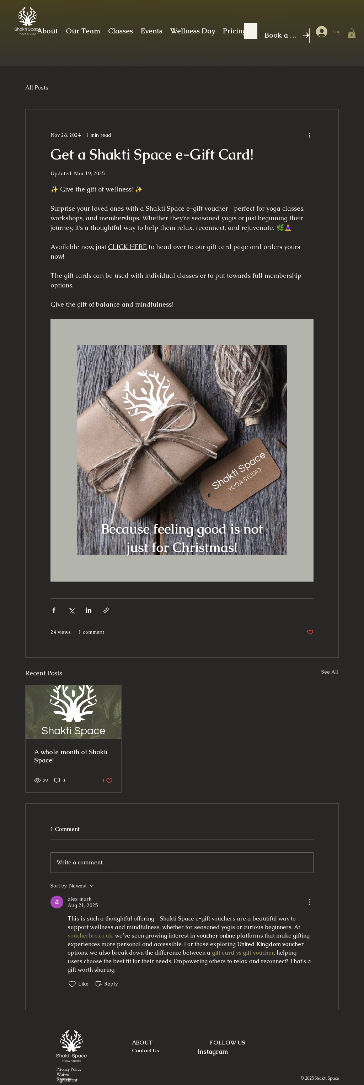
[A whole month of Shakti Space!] (73, 712)
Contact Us (145, 1050)
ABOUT (142, 1042)
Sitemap (64, 1079)
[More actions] (309, 135)
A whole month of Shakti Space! (70, 756)
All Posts (36, 87)
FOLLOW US (227, 1042)
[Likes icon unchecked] (72, 984)
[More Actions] (309, 902)
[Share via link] (106, 610)
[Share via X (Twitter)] (71, 610)
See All (330, 672)
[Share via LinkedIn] (88, 610)
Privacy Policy (69, 1069)
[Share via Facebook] (53, 610)
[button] (352, 33)
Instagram (213, 1051)
